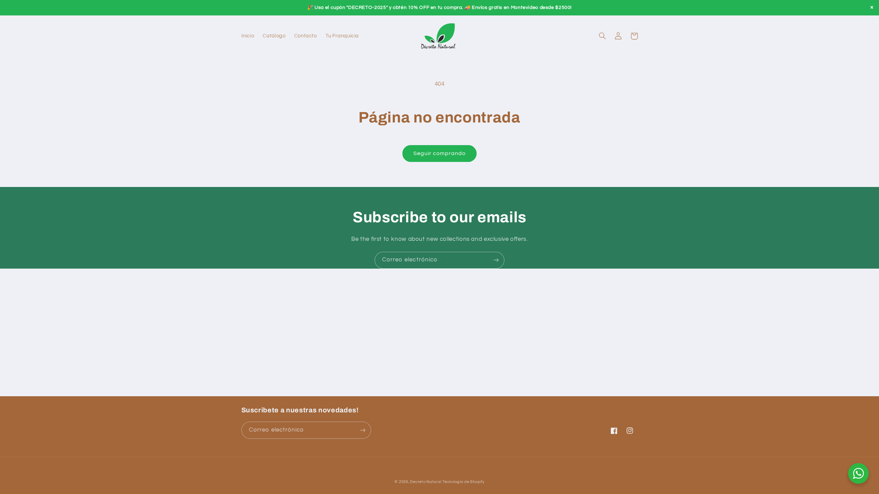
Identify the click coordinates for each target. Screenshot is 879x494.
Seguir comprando (439, 153)
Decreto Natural (425, 482)
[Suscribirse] (496, 260)
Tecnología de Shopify (463, 482)
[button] (602, 36)
